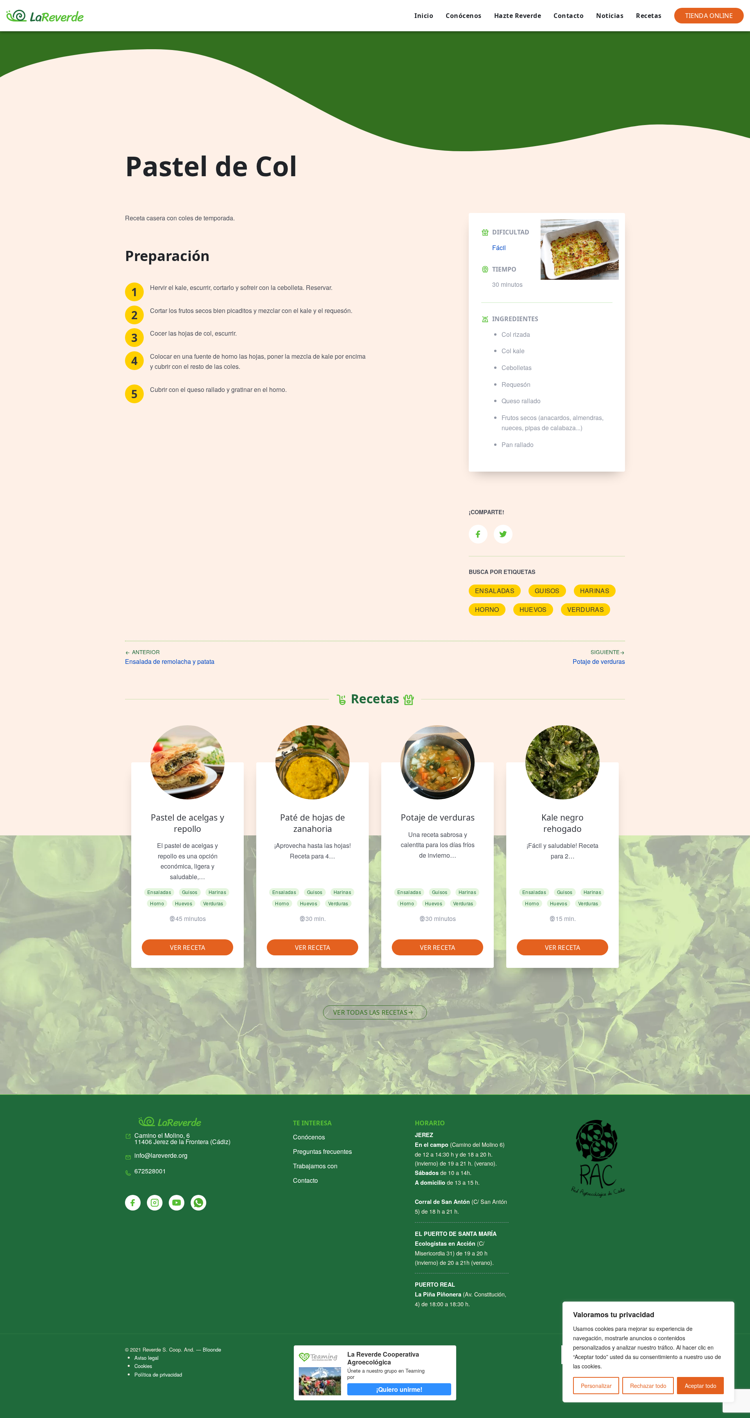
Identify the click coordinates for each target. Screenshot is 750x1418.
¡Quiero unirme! (399, 1389)
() (182, 1138)
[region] (648, 1352)
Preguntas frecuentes (322, 1151)
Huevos (533, 609)
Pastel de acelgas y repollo (187, 823)
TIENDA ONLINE (709, 15)
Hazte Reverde (517, 15)
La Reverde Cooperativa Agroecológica (383, 1358)
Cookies (143, 1366)
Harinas (594, 590)
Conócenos (464, 15)
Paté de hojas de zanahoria (312, 823)
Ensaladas (494, 590)
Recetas (649, 15)
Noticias (609, 15)
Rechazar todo (648, 1385)
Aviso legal (146, 1357)
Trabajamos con (315, 1165)
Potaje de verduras (438, 817)
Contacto (569, 15)
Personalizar (596, 1385)
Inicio (423, 15)
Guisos (547, 590)
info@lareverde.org (161, 1155)
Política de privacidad (158, 1374)
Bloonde (212, 1349)
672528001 (150, 1171)
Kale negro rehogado (562, 823)
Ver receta (187, 947)
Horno (487, 609)
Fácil (499, 247)
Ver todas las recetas (370, 1012)
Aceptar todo (700, 1385)
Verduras (585, 609)
